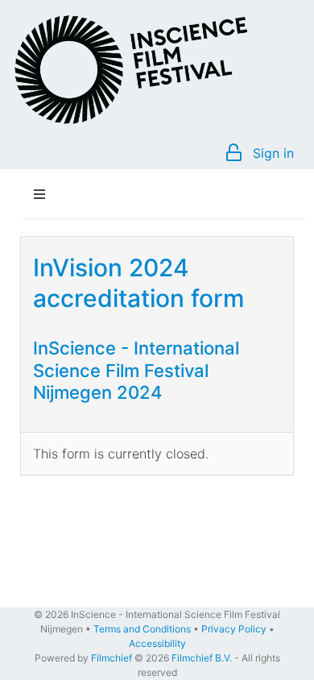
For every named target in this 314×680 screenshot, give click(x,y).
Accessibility (157, 643)
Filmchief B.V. (201, 658)
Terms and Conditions (142, 629)
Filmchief (111, 658)
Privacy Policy (233, 629)
